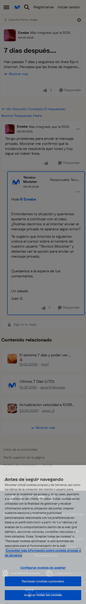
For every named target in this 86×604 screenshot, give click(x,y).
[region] (43, 534)
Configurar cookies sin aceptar (43, 567)
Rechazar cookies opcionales (43, 581)
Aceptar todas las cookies (43, 595)
